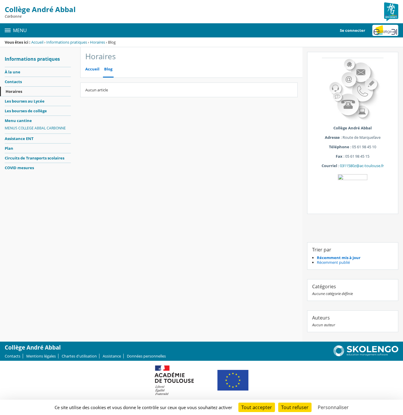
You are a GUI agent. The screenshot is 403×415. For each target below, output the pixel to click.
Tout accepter (256, 407)
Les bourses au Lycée (25, 101)
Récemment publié (333, 262)
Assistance (112, 356)
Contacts (13, 81)
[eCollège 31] (385, 30)
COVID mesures (19, 167)
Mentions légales (41, 356)
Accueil (37, 42)
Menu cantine (18, 120)
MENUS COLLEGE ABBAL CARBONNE (35, 128)
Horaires (97, 42)
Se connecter (352, 30)
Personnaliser (333, 407)
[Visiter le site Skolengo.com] (365, 355)
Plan (9, 148)
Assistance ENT (19, 138)
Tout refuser (295, 407)
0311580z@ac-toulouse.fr (362, 165)
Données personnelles (146, 356)
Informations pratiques (66, 42)
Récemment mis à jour (339, 257)
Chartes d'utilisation (79, 356)
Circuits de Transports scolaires (34, 158)
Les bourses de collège (26, 110)
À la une (12, 72)
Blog (108, 69)
